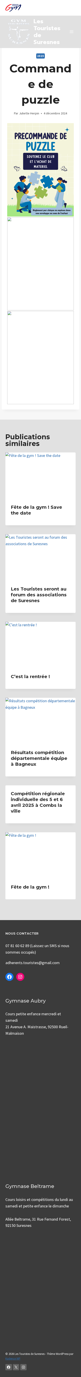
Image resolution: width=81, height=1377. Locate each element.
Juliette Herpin (29, 113)
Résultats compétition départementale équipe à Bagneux (39, 758)
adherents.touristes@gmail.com (32, 962)
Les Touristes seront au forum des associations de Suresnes (39, 594)
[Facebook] (8, 1367)
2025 (40, 56)
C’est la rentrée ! (30, 676)
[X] (16, 1367)
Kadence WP (12, 1358)
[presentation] (40, 475)
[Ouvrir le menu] (71, 31)
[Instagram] (23, 1367)
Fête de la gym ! (30, 887)
